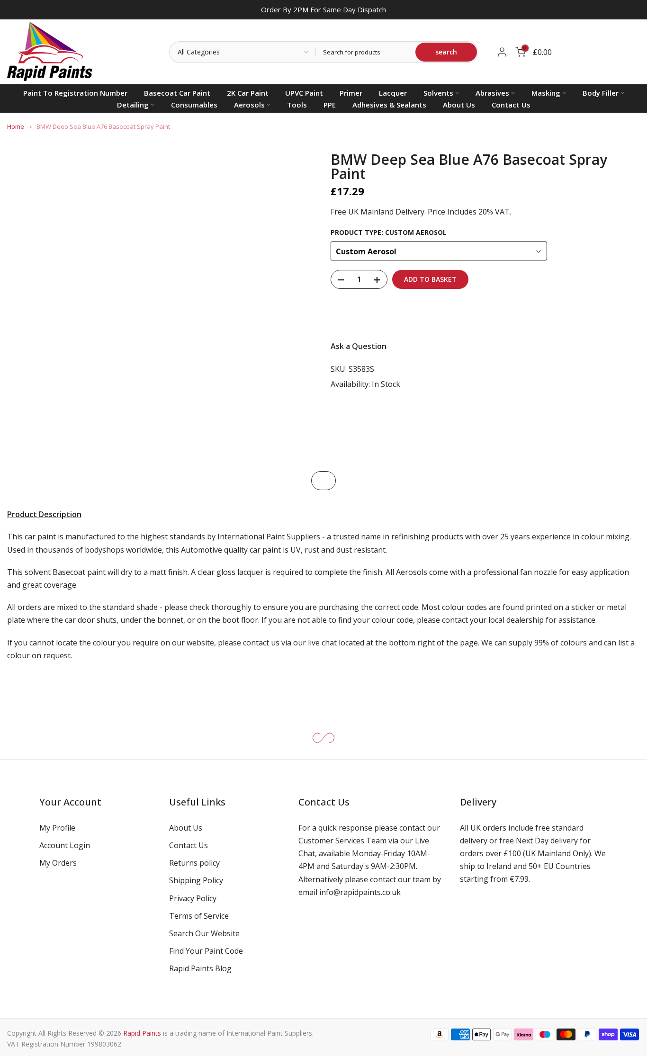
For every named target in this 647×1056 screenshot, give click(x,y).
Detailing (133, 104)
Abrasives (492, 93)
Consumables (194, 104)
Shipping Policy (196, 880)
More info (613, 315)
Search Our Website (204, 933)
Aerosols (249, 104)
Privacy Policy (192, 898)
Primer (351, 93)
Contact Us (511, 104)
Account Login (64, 845)
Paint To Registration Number (75, 93)
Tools (297, 104)
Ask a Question (358, 346)
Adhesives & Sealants (389, 104)
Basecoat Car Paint (177, 93)
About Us (459, 104)
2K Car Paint (248, 93)
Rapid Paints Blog (200, 968)
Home (15, 127)
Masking (545, 93)
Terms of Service (199, 916)
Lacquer (393, 93)
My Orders (58, 863)
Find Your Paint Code (206, 951)
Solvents (438, 93)
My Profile (57, 828)
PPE (330, 104)
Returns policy (194, 863)
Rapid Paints (142, 1033)
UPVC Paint (304, 93)
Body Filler (601, 93)
